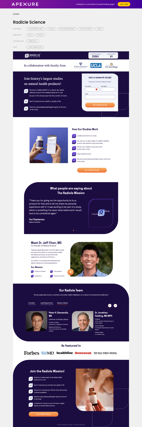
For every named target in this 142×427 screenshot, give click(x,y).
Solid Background (67, 29)
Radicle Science (29, 22)
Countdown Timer (36, 29)
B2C (30, 35)
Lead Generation (35, 47)
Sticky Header (85, 29)
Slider (51, 29)
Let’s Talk (124, 4)
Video (99, 29)
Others (40, 35)
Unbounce (32, 41)
